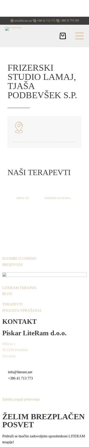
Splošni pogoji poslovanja (20, 399)
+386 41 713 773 (46, 20)
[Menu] (79, 36)
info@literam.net (23, 20)
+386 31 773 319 (69, 20)
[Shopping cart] (63, 36)
